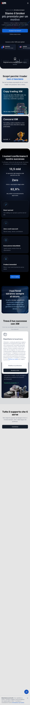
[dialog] (15, 352)
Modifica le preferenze (15, 365)
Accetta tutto (15, 370)
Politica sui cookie (13, 359)
